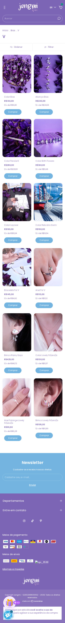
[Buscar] (59, 18)
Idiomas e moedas (13, 569)
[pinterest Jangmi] (41, 520)
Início (5, 30)
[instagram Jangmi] (24, 520)
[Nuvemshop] (32, 601)
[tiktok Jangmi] (32, 520)
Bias (13, 30)
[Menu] (5, 7)
